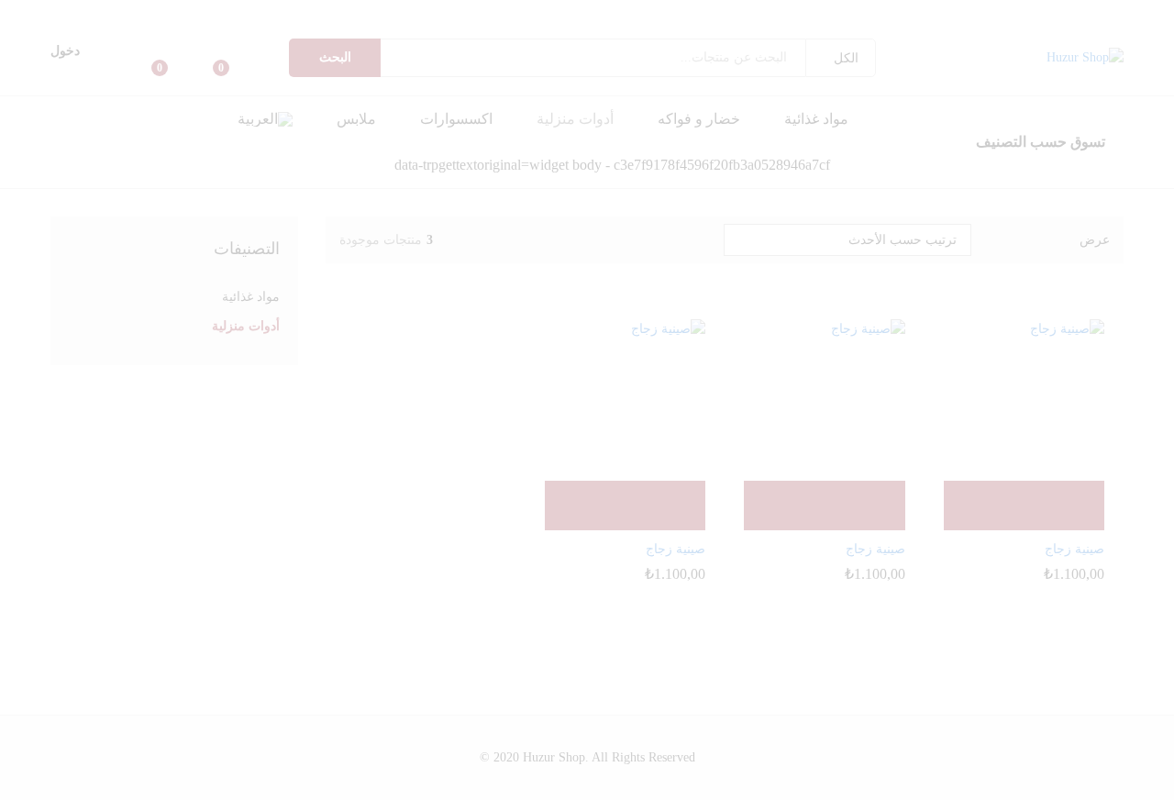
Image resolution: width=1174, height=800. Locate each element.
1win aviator (488, 13)
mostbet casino (806, 13)
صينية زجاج (1074, 549)
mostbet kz (751, 13)
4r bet (40, 13)
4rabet (147, 13)
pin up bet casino (1043, 13)
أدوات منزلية (575, 119)
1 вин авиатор (376, 13)
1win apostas (291, 13)
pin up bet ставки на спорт (853, 13)
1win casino (509, 13)
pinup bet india (1052, 13)
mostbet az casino (769, 13)
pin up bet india (1034, 13)
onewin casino (470, 13)
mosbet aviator (728, 13)
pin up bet (1143, 13)
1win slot (297, 13)
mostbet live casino (796, 13)
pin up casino (1162, 13)
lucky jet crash (251, 13)
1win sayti (413, 13)
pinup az (1134, 13)
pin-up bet (985, 13)
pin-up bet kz (877, 13)
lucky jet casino (272, 13)
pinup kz (910, 13)
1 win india (463, 13)
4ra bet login (55, 13)
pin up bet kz (916, 13)
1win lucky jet (346, 13)
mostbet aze (837, 13)
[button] (265, 119)
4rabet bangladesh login (105, 13)
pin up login (1083, 13)
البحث (335, 57)
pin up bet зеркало (868, 13)
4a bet (44, 13)
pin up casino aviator (583, 13)
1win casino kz (500, 13)
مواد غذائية (816, 119)
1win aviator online (594, 13)
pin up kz (928, 13)
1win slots (284, 13)
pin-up (1017, 13)
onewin (441, 13)
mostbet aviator (744, 13)
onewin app (454, 13)
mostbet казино (719, 13)
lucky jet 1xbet (216, 13)
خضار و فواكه (699, 119)
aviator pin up (548, 13)
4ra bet (90, 13)
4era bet (37, 13)
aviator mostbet (603, 13)
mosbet (831, 13)
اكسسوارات (456, 119)
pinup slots (953, 13)
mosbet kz (628, 13)
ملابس (356, 119)
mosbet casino (824, 13)
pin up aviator (533, 13)
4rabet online (31, 13)
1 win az (352, 13)
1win (476, 13)
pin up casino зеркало (888, 13)
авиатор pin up (565, 13)
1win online (361, 13)
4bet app (142, 13)
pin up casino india (962, 13)
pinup (1168, 13)
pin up (1172, 13)
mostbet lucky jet (207, 13)
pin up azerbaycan (1098, 13)
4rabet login (152, 13)
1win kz (494, 13)
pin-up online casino (1152, 13)
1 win (459, 13)
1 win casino (525, 13)
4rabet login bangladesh (120, 13)
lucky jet (279, 13)
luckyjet (200, 13)
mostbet (813, 13)
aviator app (610, 13)
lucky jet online (264, 13)
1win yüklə (322, 13)
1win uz (421, 13)
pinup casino (1075, 13)
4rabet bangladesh (133, 13)
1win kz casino (517, 13)
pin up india (1060, 13)
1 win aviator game (434, 13)
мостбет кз (660, 13)
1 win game (447, 13)
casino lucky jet (233, 13)
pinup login (1089, 13)
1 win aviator (573, 13)
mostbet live (787, 13)
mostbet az (701, 13)
